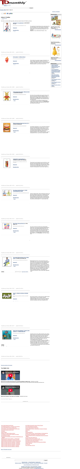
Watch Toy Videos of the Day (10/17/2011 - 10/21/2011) (10, 443)
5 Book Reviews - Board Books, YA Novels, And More (10, 439)
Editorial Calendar (18, 463)
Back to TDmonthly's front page (6, 449)
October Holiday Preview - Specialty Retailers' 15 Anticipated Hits (37, 433)
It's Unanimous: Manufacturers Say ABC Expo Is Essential (35, 434)
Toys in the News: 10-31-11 (30, 445)
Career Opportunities (34, 466)
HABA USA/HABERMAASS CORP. (20, 191)
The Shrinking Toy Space (5, 435)
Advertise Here (37, 462)
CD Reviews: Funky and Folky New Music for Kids (34, 439)
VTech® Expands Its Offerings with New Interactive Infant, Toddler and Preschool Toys (55, 66)
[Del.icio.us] (9, 13)
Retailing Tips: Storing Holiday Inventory (8, 433)
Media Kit (31, 463)
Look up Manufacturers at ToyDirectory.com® (31, 464)
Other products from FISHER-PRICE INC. (19, 333)
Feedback (39, 466)
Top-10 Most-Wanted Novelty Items (7, 425)
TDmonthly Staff (4, 18)
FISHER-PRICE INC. (21, 331)
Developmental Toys (29, 432)
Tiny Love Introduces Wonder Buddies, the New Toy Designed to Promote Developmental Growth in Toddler (55, 71)
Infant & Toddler (4, 432)
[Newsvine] (11, 13)
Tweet (15, 100)
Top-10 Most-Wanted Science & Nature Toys (8, 427)
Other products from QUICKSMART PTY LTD (19, 25)
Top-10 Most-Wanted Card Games (31, 426)
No (11, 384)
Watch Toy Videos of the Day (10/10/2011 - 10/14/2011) (10, 444)
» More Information (58, 29)
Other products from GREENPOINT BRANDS (19, 94)
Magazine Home (24, 462)
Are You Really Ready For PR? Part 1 (32, 427)
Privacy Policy (27, 466)
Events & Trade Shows (26, 463)
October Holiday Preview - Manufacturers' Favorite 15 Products (36, 428)
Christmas (3, 431)
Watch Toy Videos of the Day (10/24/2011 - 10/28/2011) (10, 442)
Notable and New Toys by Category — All (33, 438)
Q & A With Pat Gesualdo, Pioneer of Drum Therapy (34, 425)
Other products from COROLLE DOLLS (18, 58)
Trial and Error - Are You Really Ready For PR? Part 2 (10, 428)
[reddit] (12, 13)
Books (27, 431)
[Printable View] (3, 13)
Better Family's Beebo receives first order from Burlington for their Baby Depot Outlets (55, 76)
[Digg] (8, 13)
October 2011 (3, 9)
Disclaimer (23, 466)
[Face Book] (7, 13)
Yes (9, 384)
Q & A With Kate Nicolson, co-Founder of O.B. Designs (10, 426)
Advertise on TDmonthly (56, 11)
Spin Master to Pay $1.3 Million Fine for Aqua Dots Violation (36, 442)
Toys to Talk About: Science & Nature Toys (56, 80)
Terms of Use (38, 467)
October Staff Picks (29, 443)
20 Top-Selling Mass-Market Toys (31, 437)
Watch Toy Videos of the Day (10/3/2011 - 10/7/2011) (10, 445)
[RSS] (5, 13)
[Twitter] (6, 13)
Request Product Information (39, 463)
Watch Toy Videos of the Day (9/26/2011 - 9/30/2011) (10, 446)
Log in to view (25, 271)
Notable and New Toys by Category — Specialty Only (10, 438)
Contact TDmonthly (31, 462)
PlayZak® (45, 463)
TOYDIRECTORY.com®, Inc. (39, 468)
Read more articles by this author (6, 365)
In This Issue (28, 444)
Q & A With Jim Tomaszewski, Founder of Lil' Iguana (10, 434)
